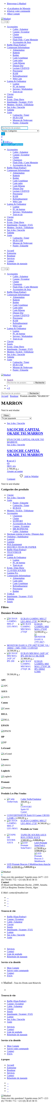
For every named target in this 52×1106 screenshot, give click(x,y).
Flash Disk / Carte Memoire (25, 39)
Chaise (16, 34)
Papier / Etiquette (20, 123)
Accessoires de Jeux (22, 42)
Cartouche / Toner (21, 115)
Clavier (10, 94)
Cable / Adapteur (20, 29)
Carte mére (18, 60)
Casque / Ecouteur (21, 32)
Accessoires (12, 26)
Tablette (10, 110)
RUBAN (17, 508)
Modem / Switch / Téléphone (20, 104)
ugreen (10, 555)
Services (11, 258)
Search (10, 380)
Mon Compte (14, 14)
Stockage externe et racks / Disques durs (25, 534)
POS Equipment (14, 544)
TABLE (10, 594)
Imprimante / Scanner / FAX (20, 102)
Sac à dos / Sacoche (16, 107)
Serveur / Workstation (22, 89)
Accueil (10, 250)
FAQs (9, 975)
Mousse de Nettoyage (22, 120)
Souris (10, 97)
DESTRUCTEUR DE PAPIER (21, 547)
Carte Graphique (20, 58)
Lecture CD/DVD (21, 68)
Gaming (10, 542)
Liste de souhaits (14, 954)
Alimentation (19, 50)
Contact (10, 261)
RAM (15, 73)
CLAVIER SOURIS (16, 570)
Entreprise (11, 253)
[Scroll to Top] (2, 1103)
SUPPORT (18, 521)
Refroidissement (20, 76)
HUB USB (18, 117)
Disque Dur (18, 65)
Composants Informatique (18, 575)
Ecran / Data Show (15, 99)
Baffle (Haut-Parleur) (16, 45)
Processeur (18, 71)
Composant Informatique (18, 47)
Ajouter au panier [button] (15, 471)
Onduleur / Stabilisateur (17, 536)
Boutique (11, 256)
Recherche (39, 383)
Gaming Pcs (12, 573)
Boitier (16, 55)
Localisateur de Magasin (19, 8)
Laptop (16, 84)
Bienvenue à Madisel (16, 3)
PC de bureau (19, 86)
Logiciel (10, 539)
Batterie (16, 52)
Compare (11, 479)
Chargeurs (17, 37)
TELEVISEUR (14, 552)
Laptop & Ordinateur (16, 81)
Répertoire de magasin (17, 263)
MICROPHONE (20, 529)
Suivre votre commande (19, 11)
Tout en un (18, 91)
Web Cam (17, 78)
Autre (9, 112)
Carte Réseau (19, 63)
